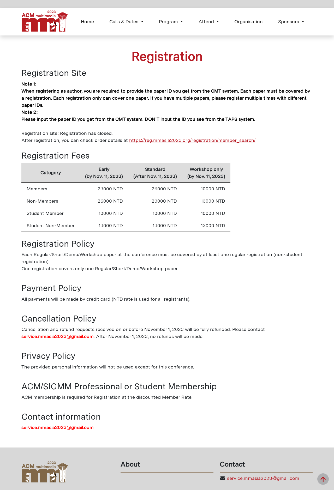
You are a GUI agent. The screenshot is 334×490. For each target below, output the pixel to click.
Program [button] (169, 21)
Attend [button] (207, 21)
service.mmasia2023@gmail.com (263, 478)
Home (87, 21)
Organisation (248, 21)
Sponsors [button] (289, 21)
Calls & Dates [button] (124, 21)
